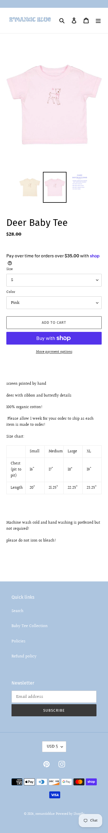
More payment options (54, 352)
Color (10, 292)
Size (9, 269)
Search (17, 611)
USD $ (52, 746)
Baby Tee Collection (30, 626)
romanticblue (45, 814)
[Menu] (98, 20)
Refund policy (24, 656)
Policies (18, 641)
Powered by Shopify (70, 814)
